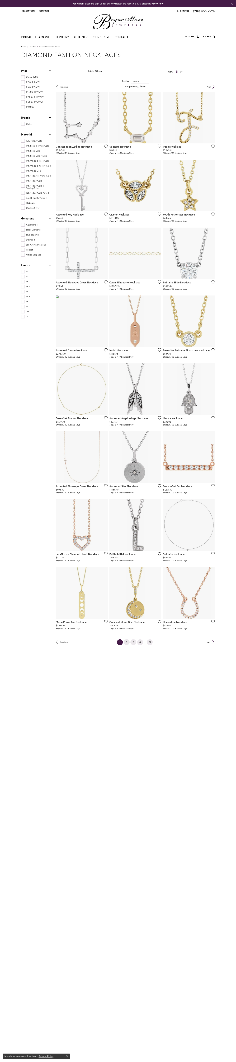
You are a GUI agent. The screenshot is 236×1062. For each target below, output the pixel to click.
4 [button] (140, 642)
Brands (25, 117)
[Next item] (104, 117)
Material (26, 134)
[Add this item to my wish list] (105, 146)
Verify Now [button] (157, 3)
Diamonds (43, 37)
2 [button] (126, 642)
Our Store (101, 37)
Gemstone (27, 218)
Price (24, 70)
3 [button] (133, 642)
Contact (121, 37)
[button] (28, 11)
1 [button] (121, 642)
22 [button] (150, 642)
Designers (81, 37)
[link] (43, 11)
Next (209, 86)
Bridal (26, 37)
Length (25, 265)
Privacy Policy (46, 1056)
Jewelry (62, 37)
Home (23, 47)
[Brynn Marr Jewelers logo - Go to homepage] (118, 21)
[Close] (232, 4)
